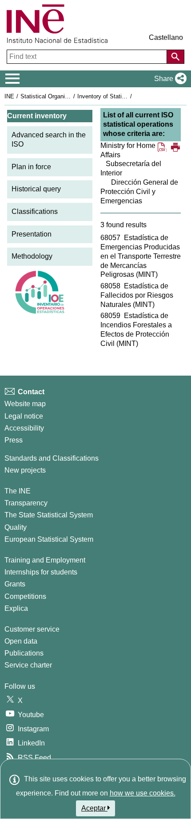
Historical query (36, 189)
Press (13, 440)
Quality (15, 527)
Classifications (35, 211)
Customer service (32, 629)
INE (9, 96)
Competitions (25, 596)
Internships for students (40, 572)
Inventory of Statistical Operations (121, 96)
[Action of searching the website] (175, 57)
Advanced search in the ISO (49, 139)
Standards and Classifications (51, 458)
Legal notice (23, 416)
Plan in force (31, 167)
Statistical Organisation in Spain (61, 96)
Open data (20, 641)
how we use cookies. (142, 793)
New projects (25, 470)
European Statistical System (48, 539)
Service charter (28, 665)
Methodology (32, 256)
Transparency (26, 503)
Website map (25, 404)
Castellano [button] (166, 37)
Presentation (32, 234)
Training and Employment (44, 560)
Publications (24, 653)
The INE (17, 491)
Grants (14, 584)
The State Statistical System (48, 515)
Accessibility (24, 428)
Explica (16, 608)
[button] (169, 79)
